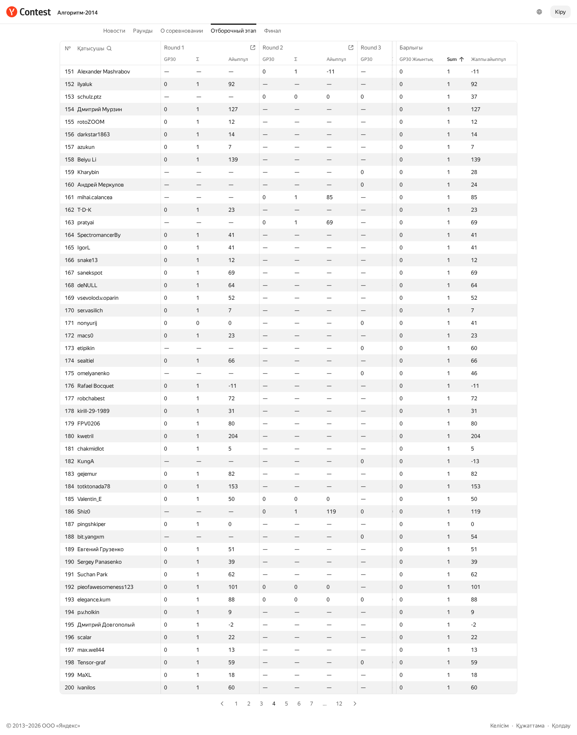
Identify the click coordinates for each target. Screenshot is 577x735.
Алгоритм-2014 (77, 12)
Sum (452, 59)
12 (339, 703)
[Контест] (28, 11)
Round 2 (273, 47)
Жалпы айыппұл (488, 59)
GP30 (170, 59)
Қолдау (561, 725)
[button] (94, 48)
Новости (114, 30)
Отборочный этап (233, 30)
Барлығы (411, 47)
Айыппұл (238, 59)
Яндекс (68, 725)
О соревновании (182, 30)
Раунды (143, 30)
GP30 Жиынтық (416, 59)
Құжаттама (530, 725)
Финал (272, 30)
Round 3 (371, 47)
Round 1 (174, 47)
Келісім (499, 725)
